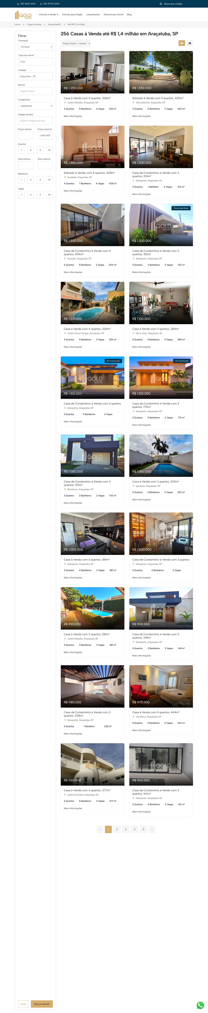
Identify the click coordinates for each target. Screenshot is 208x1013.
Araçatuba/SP (54, 24)
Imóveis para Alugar (72, 14)
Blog (129, 14)
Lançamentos (93, 14)
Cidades (22, 70)
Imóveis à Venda (47, 14)
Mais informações (73, 116)
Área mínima (24, 159)
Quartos (22, 144)
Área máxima (44, 159)
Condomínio (24, 99)
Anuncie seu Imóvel (113, 14)
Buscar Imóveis (41, 1004)
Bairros (21, 85)
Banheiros (23, 174)
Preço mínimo (25, 129)
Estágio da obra (25, 114)
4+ (49, 150)
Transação (23, 40)
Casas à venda (34, 24)
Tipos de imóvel (26, 55)
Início (17, 24)
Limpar (23, 1004)
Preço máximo (45, 129)
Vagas (21, 188)
